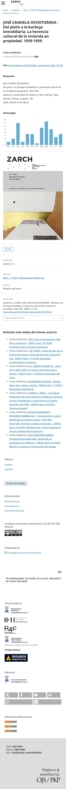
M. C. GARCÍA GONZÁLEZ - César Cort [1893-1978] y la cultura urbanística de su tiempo (35, 370)
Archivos (15, 10)
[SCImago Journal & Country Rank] (23, 552)
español (9, 469)
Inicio (5, 10)
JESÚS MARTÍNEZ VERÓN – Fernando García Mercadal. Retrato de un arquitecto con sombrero (32, 439)
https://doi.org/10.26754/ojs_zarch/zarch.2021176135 (35, 65)
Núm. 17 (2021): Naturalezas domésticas (41, 10)
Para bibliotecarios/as (14, 510)
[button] (11, 695)
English (8, 464)
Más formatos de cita (14, 318)
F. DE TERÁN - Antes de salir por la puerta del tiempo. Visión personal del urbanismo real (36, 354)
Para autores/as (12, 506)
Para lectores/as (12, 501)
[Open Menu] (3, 3)
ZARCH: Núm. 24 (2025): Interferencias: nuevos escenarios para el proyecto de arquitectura (35, 427)
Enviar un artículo (16, 483)
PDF (9, 249)
